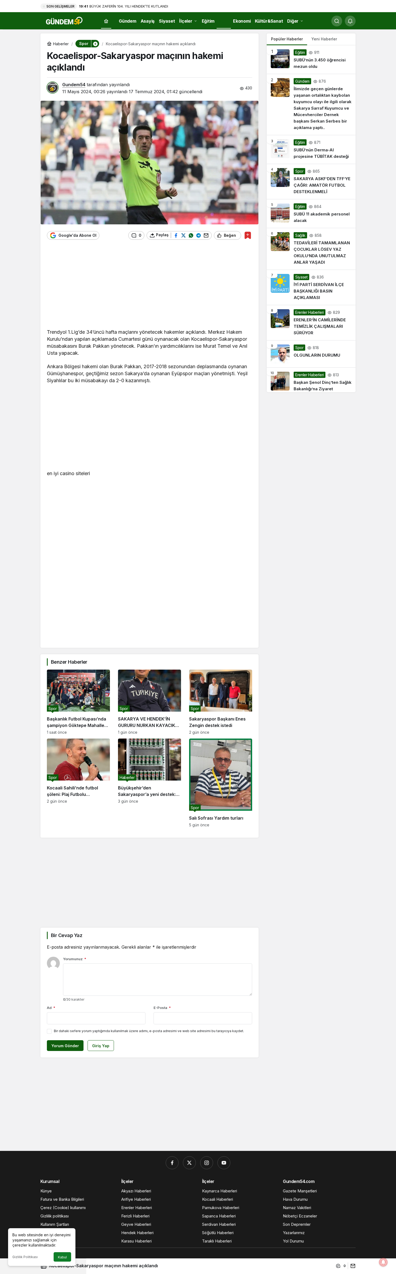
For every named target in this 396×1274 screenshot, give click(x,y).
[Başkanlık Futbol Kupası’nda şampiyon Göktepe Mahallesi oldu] (78, 702)
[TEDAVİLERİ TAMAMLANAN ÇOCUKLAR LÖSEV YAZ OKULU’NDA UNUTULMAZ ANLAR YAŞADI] (311, 249)
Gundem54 (73, 84)
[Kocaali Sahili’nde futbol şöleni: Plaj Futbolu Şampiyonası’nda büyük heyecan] (78, 783)
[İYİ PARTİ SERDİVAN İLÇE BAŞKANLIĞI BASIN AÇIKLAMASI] (311, 287)
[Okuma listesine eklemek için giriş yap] (247, 235)
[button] (95, 43)
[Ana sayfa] (106, 21)
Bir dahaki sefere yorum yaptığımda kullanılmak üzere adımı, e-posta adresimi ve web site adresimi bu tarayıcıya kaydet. (149, 1031)
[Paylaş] (352, 1265)
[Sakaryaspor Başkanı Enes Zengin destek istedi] (220, 702)
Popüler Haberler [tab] (287, 39)
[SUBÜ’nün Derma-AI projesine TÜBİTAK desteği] (311, 149)
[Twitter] (189, 1162)
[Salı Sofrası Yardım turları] (220, 783)
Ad (51, 1007)
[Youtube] (223, 1162)
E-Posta (162, 1007)
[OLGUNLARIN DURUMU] (311, 353)
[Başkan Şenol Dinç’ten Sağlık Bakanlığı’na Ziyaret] (311, 380)
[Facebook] (172, 1162)
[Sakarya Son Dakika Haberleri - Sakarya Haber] (64, 20)
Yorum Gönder (65, 1045)
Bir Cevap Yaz (66, 935)
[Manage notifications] (383, 1262)
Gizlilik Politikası (25, 1257)
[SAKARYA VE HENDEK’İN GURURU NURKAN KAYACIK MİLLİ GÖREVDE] (149, 702)
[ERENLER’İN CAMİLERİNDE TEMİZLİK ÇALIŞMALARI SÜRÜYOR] (311, 322)
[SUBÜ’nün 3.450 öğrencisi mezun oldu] (311, 59)
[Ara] (336, 21)
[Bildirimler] (350, 21)
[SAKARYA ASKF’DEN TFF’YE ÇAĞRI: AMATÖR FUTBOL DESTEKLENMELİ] (311, 181)
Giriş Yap (100, 1045)
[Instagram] (206, 1162)
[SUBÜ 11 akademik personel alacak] (311, 213)
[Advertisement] (149, 287)
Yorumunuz (74, 959)
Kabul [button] (62, 1257)
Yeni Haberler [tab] (324, 39)
